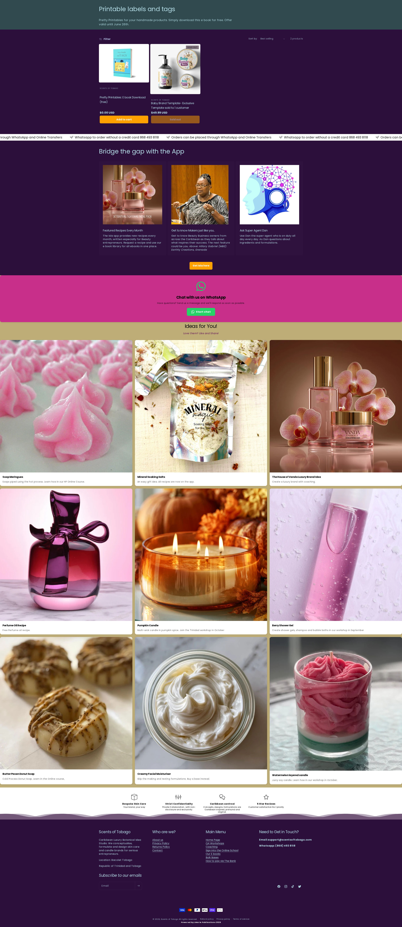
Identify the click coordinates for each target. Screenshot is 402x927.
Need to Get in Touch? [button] (279, 831)
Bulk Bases (212, 857)
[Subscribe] (138, 886)
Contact (157, 850)
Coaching (211, 847)
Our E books (213, 854)
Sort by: (253, 38)
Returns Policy (161, 847)
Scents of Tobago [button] (114, 831)
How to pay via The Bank (221, 861)
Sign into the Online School (222, 850)
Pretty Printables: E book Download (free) (122, 99)
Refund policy (207, 919)
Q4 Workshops (215, 843)
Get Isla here (201, 265)
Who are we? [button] (164, 831)
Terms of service (241, 919)
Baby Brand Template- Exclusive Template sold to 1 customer (172, 105)
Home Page (213, 840)
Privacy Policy (160, 843)
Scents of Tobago (169, 919)
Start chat (203, 312)
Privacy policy (223, 919)
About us (157, 840)
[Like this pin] (121, 344)
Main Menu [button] (216, 831)
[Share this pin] (128, 344)
